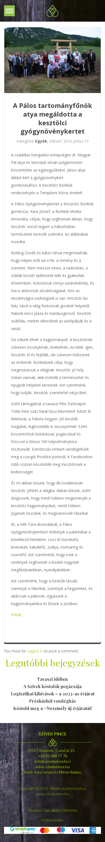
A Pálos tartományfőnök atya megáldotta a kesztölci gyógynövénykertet (52, 118)
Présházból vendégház (52, 701)
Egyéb (41, 141)
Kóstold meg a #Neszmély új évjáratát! (52, 708)
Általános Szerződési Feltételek (53, 810)
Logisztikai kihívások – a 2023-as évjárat (52, 693)
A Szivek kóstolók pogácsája (52, 686)
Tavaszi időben (52, 679)
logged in (35, 650)
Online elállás (53, 820)
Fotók (16, 614)
